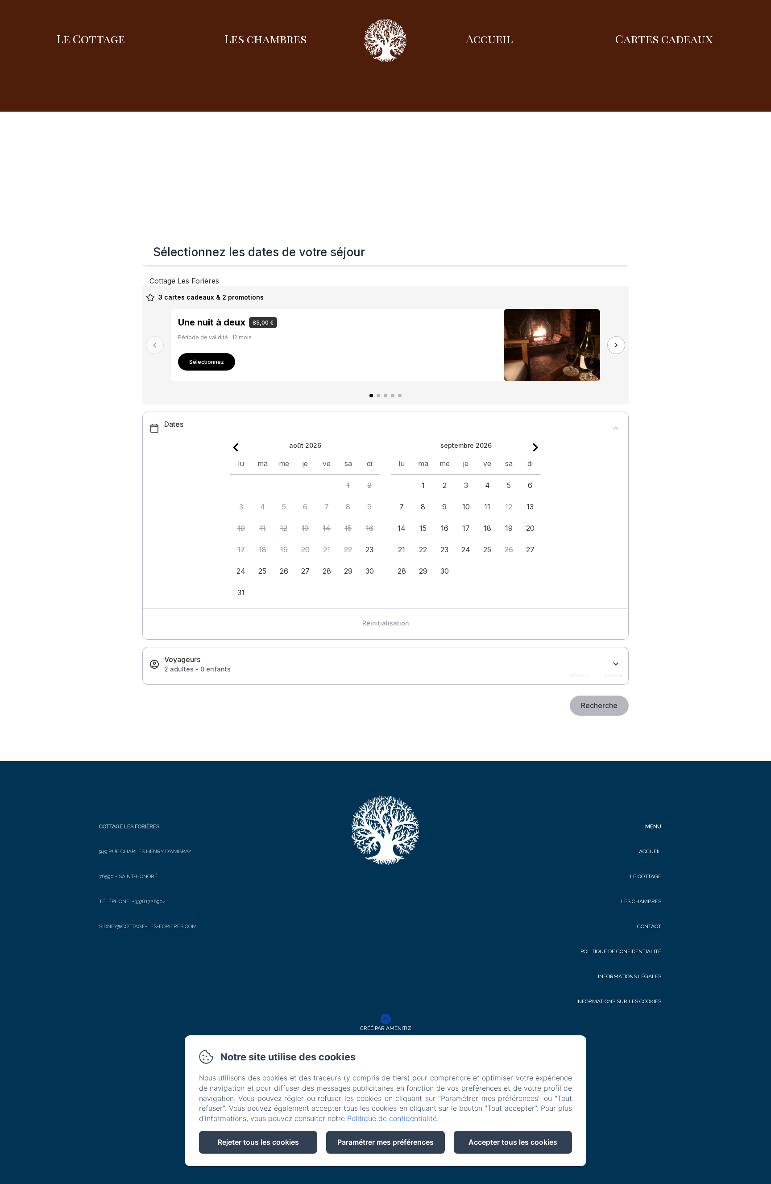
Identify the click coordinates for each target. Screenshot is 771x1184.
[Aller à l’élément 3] (385, 395)
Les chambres (265, 38)
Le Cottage (91, 38)
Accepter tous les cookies (512, 1142)
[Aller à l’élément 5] (400, 395)
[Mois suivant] (535, 447)
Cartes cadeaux (664, 38)
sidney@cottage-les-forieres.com (148, 926)
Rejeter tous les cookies (258, 1142)
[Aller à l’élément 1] (371, 395)
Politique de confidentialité (620, 951)
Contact (649, 926)
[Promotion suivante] (616, 345)
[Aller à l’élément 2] (378, 395)
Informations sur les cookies (618, 1001)
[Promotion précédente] (155, 345)
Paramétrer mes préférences (385, 1142)
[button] (348, 485)
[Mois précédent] (235, 447)
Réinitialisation (385, 623)
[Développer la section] (615, 664)
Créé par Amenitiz (385, 1028)
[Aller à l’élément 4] (392, 395)
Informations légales (629, 976)
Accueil (489, 38)
